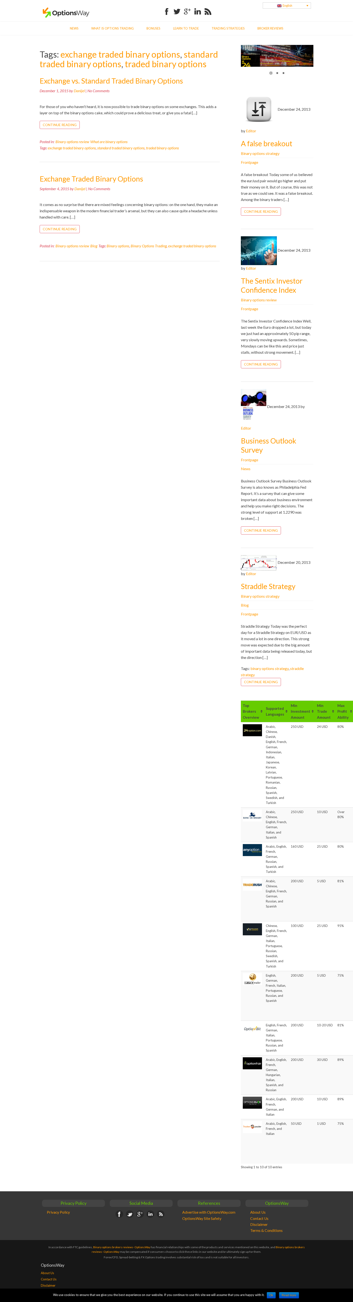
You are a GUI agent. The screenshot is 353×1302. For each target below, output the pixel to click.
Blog (93, 245)
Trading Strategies (228, 28)
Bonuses (153, 28)
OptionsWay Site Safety (201, 1218)
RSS (208, 8)
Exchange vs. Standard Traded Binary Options (111, 80)
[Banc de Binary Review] (252, 815)
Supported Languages (275, 711)
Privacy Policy (58, 1212)
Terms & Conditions (266, 1230)
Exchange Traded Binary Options (91, 178)
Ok (271, 1295)
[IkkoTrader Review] (252, 978)
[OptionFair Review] (252, 1063)
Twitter (177, 8)
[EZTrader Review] (252, 929)
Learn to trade (186, 28)
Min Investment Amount (300, 711)
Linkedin (197, 8)
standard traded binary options (121, 148)
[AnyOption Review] (252, 850)
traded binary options (166, 64)
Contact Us (259, 1218)
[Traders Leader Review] (252, 1127)
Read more (289, 1295)
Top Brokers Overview (251, 711)
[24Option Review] (252, 730)
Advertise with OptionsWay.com (208, 1212)
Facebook (166, 8)
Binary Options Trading (149, 245)
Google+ (187, 8)
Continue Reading (60, 125)
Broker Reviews (270, 28)
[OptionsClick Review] (252, 1102)
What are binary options (109, 141)
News (74, 28)
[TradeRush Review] (252, 884)
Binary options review (72, 141)
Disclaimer (259, 1224)
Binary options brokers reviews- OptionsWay (121, 1247)
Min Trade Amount (324, 711)
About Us (258, 1212)
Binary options (118, 245)
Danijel (79, 90)
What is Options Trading (112, 28)
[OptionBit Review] (252, 1028)
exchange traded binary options (120, 54)
